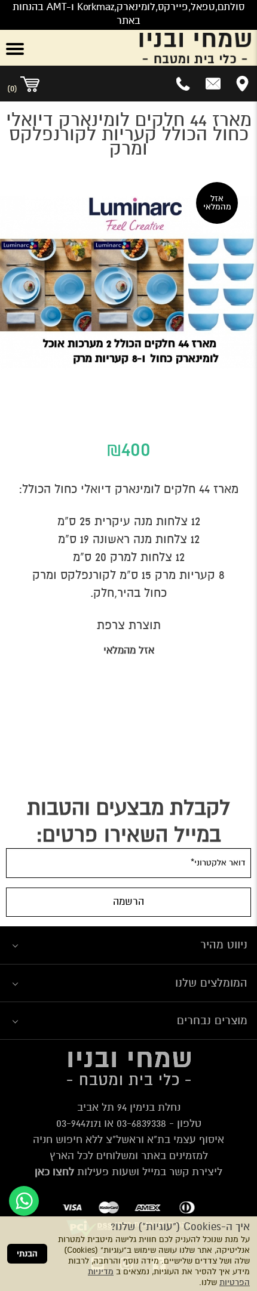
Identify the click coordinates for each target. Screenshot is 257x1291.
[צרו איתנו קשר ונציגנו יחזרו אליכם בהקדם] (213, 83)
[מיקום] (242, 83)
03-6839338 (141, 1123)
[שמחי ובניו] (150, 48)
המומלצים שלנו (211, 983)
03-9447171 (78, 1123)
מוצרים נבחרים (212, 1020)
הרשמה (128, 901)
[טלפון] (183, 83)
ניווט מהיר (223, 944)
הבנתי (27, 1254)
